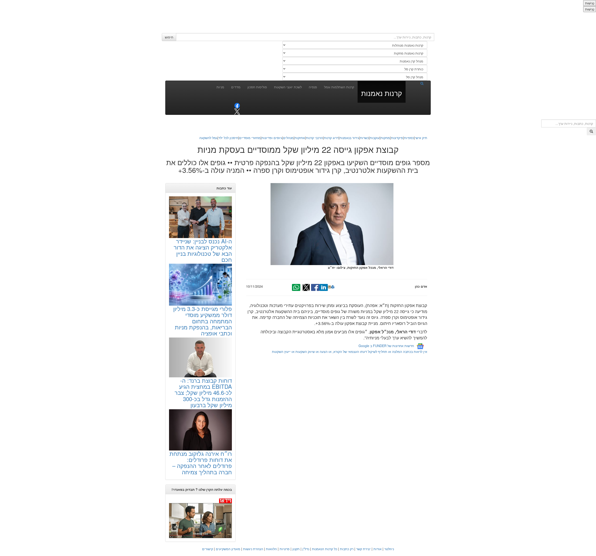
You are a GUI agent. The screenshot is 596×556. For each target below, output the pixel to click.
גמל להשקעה (208, 137)
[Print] (332, 287)
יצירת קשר (363, 548)
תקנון (296, 548)
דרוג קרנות (331, 137)
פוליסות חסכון (257, 87)
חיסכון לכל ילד (228, 137)
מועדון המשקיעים (228, 548)
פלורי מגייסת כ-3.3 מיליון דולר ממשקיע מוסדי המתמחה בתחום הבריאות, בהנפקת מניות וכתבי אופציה (202, 320)
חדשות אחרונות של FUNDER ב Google (386, 345)
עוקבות (374, 137)
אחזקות (300, 137)
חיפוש (169, 37)
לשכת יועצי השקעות (288, 87)
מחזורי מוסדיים (250, 137)
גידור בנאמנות (349, 137)
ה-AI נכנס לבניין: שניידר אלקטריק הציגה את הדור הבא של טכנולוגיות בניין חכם (203, 250)
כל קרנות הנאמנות (324, 548)
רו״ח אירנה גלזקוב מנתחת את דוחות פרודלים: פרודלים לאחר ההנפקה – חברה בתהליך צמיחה (200, 462)
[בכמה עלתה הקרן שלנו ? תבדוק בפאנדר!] (200, 518)
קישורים (207, 548)
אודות (377, 548)
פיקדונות (397, 137)
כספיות (409, 137)
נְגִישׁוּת (589, 3)
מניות (220, 87)
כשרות (364, 137)
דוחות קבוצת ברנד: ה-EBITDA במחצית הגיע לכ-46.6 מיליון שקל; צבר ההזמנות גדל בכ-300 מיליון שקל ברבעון (203, 392)
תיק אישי (421, 137)
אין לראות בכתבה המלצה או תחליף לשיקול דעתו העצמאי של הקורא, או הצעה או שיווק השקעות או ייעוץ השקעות (349, 351)
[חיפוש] (416, 83)
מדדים (235, 87)
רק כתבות (346, 548)
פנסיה (313, 87)
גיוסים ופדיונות (271, 137)
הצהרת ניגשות (253, 548)
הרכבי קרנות (314, 137)
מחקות (385, 137)
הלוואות (271, 548)
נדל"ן (305, 548)
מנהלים (288, 137)
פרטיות (285, 548)
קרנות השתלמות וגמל (339, 87)
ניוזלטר (389, 548)
